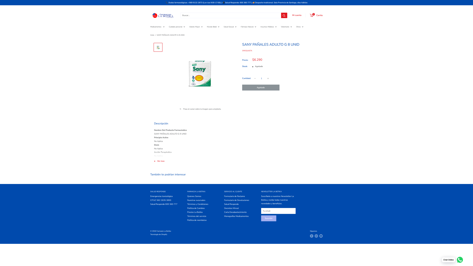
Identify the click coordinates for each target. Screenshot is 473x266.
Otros (298, 27)
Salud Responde (231, 204)
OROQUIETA (247, 51)
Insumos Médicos (267, 27)
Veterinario (285, 27)
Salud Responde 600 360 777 (163, 204)
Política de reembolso (197, 220)
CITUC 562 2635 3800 (160, 200)
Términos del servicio (196, 216)
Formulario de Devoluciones (236, 200)
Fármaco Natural (247, 27)
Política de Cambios (196, 208)
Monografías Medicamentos (236, 216)
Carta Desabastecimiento (235, 212)
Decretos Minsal (231, 208)
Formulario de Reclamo (234, 196)
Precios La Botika (195, 212)
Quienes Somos (194, 196)
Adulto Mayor (194, 27)
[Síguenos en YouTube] (321, 236)
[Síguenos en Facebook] (311, 236)
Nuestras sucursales (196, 200)
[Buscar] (284, 15)
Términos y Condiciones (197, 204)
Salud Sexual (229, 27)
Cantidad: (246, 78)
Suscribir (269, 218)
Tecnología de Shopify (158, 234)
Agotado (261, 87)
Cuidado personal (175, 27)
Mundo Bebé (212, 27)
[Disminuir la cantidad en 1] (255, 78)
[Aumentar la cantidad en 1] (268, 78)
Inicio (152, 35)
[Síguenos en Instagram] (316, 236)
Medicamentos (156, 27)
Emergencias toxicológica (161, 196)
